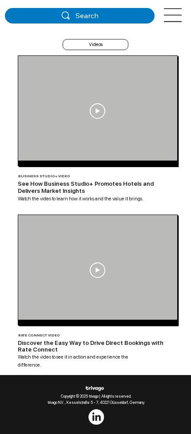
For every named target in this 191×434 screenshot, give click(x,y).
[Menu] (173, 15)
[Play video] (97, 111)
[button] (95, 44)
